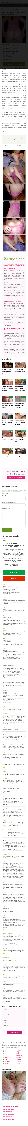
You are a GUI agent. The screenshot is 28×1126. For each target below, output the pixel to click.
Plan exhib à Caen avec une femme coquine (7, 456)
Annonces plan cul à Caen (16, 139)
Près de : (6, 1025)
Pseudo (4, 495)
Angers (19, 1050)
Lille (18, 1053)
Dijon (18, 1052)
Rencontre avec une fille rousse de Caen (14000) (7, 405)
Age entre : (6, 1020)
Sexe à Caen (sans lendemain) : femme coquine (7, 388)
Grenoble (6, 1053)
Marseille (19, 1055)
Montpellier (7, 1057)
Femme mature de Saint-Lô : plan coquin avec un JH (20, 388)
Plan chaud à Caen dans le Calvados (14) (20, 439)
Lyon (5, 1055)
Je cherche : (7, 1014)
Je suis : (6, 1009)
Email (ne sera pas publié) (9, 502)
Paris (5, 1050)
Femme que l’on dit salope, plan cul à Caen (7, 422)
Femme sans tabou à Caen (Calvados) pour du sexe (20, 456)
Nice (5, 1059)
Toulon (19, 1061)
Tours (18, 1063)
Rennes (19, 1059)
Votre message (6, 508)
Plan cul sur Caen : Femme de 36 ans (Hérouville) (20, 405)
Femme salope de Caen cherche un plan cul (7, 371)
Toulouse (6, 1063)
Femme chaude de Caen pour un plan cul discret (20, 422)
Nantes (19, 1057)
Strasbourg (7, 1061)
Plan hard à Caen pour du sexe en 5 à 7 (7, 439)
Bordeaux (7, 1052)
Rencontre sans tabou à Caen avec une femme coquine (20, 371)
